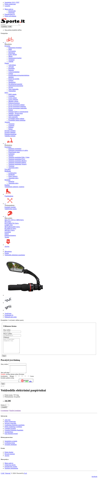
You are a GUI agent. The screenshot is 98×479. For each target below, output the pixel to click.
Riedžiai (7, 185)
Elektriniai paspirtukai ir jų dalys (18, 150)
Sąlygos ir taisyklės (10, 423)
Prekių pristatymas (10, 421)
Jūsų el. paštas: (7, 333)
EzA (25, 473)
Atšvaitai (11, 66)
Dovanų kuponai (10, 454)
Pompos (10, 80)
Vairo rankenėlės (13, 89)
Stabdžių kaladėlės (14, 115)
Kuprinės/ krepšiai (10, 207)
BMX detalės (12, 94)
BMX (10, 49)
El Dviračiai (12, 51)
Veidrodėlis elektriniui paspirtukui (15, 255)
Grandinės (11, 96)
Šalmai (10, 129)
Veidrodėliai (12, 91)
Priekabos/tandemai (10, 134)
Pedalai (10, 110)
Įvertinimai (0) (9, 315)
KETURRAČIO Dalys (12, 223)
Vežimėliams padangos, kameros (14, 187)
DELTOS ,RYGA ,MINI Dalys (14, 220)
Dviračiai (7, 46)
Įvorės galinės (12, 98)
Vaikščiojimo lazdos (11, 209)
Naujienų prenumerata (11, 468)
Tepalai (7, 237)
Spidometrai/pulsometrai (15, 85)
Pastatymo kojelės (13, 79)
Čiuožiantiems (9, 196)
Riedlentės (8, 171)
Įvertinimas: (4, 376)
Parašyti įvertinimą (15, 410)
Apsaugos (11, 124)
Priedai (7, 63)
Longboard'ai (12, 173)
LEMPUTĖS (9, 225)
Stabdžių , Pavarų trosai (15, 113)
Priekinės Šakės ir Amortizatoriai (18, 111)
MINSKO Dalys (10, 230)
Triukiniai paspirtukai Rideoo (17, 162)
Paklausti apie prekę (11, 317)
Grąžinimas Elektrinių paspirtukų (14, 425)
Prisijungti (11, 12)
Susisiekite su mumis (11, 441)
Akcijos (7, 246)
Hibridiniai (11, 53)
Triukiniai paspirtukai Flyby (16, 159)
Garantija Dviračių (10, 428)
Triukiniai (11, 166)
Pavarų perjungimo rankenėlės (17, 108)
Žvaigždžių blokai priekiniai (16, 120)
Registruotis (12, 11)
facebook (94, 476)
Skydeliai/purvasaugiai (15, 84)
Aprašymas (8, 313)
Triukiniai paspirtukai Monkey (17, 161)
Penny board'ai (12, 176)
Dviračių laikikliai (10, 132)
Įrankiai (10, 73)
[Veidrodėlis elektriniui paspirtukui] (24, 295)
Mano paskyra (9, 463)
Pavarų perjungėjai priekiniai (17, 106)
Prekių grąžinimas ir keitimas (13, 426)
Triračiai (10, 155)
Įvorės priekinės (13, 99)
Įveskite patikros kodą (7, 378)
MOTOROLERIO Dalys (12, 227)
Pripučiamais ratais (14, 152)
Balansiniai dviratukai (15, 47)
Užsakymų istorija (10, 465)
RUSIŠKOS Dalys (10, 228)
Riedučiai (7, 180)
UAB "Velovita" (6, 473)
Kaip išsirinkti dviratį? (11, 433)
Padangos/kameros (14, 103)
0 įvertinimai (4, 410)
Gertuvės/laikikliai (13, 72)
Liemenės (11, 125)
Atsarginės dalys (13, 167)
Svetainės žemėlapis (11, 444)
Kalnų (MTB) (12, 54)
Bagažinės (11, 68)
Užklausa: (6, 337)
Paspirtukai (8, 147)
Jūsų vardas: (7, 330)
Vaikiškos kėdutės (10, 136)
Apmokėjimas (9, 432)
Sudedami (11, 154)
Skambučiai (12, 82)
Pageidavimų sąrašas (11, 466)
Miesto (10, 56)
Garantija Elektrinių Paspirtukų (14, 430)
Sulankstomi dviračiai (14, 58)
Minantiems (8, 251)
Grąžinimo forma (10, 443)
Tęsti (3, 384)
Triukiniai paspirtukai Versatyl (17, 164)
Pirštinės (10, 127)
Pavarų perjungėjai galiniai (16, 105)
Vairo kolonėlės (13, 117)
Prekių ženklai (9, 452)
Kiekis (3, 405)
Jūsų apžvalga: (5, 372)
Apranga (7, 122)
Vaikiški (10, 61)
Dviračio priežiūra (10, 130)
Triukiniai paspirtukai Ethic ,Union (18, 157)
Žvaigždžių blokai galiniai (16, 118)
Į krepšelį (4, 407)
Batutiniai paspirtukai (14, 148)
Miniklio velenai (13, 101)
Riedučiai (11, 181)
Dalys (6, 92)
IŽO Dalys (8, 221)
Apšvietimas (12, 65)
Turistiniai (11, 60)
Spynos (10, 87)
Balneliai (11, 70)
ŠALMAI (8, 169)
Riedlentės (11, 174)
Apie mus (7, 420)
